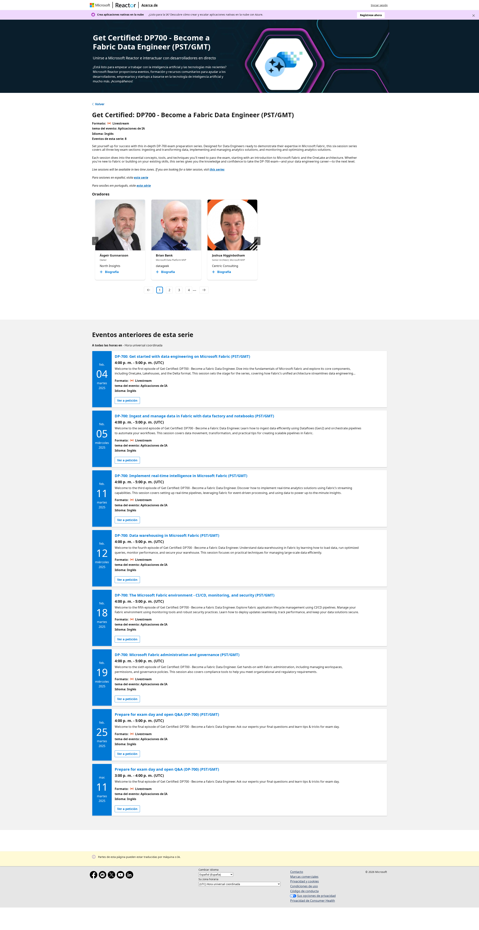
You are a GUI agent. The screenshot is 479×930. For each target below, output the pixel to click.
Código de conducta (304, 891)
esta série (144, 185)
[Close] (474, 16)
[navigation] (148, 290)
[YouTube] (121, 875)
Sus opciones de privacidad (316, 896)
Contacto (296, 872)
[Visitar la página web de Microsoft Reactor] (125, 5)
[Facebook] (94, 875)
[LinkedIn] (130, 875)
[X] (112, 875)
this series (217, 169)
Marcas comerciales (304, 877)
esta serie (141, 177)
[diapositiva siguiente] (257, 241)
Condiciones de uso (304, 886)
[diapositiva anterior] (95, 241)
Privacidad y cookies (304, 881)
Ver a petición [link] (127, 400)
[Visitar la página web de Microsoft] (101, 5)
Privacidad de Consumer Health (312, 901)
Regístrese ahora (371, 15)
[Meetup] (103, 875)
